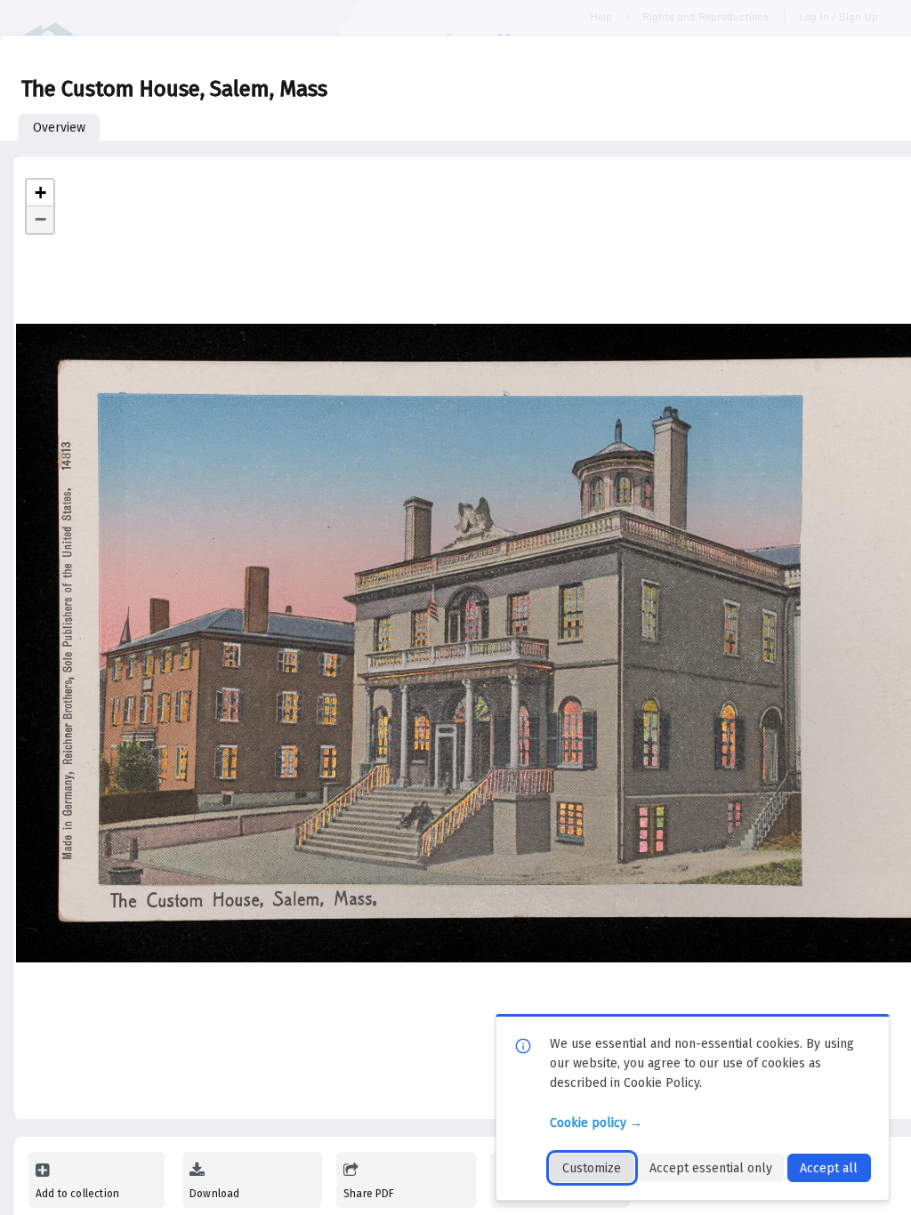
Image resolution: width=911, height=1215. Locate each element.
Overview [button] (59, 127)
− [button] (40, 219)
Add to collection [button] (77, 1193)
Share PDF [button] (369, 1193)
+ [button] (40, 192)
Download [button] (214, 1193)
